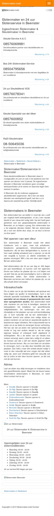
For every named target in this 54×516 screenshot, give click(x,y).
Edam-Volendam (16, 413)
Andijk (11, 405)
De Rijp (12, 389)
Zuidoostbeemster (16, 397)
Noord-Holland (33, 161)
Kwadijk (12, 392)
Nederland (21, 161)
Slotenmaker (9, 161)
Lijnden (12, 394)
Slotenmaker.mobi (11, 3)
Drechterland (14, 410)
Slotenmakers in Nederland (15, 491)
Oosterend (13, 402)
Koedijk (12, 387)
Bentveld (12, 407)
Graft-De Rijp (14, 418)
